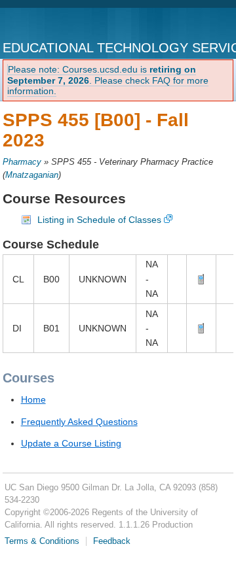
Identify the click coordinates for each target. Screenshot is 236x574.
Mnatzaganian (31, 175)
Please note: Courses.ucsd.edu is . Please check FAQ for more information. (107, 80)
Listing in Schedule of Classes (99, 219)
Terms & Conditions (42, 541)
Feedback (111, 541)
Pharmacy (22, 162)
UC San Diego (57, 24)
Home (33, 399)
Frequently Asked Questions (79, 421)
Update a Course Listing (71, 443)
